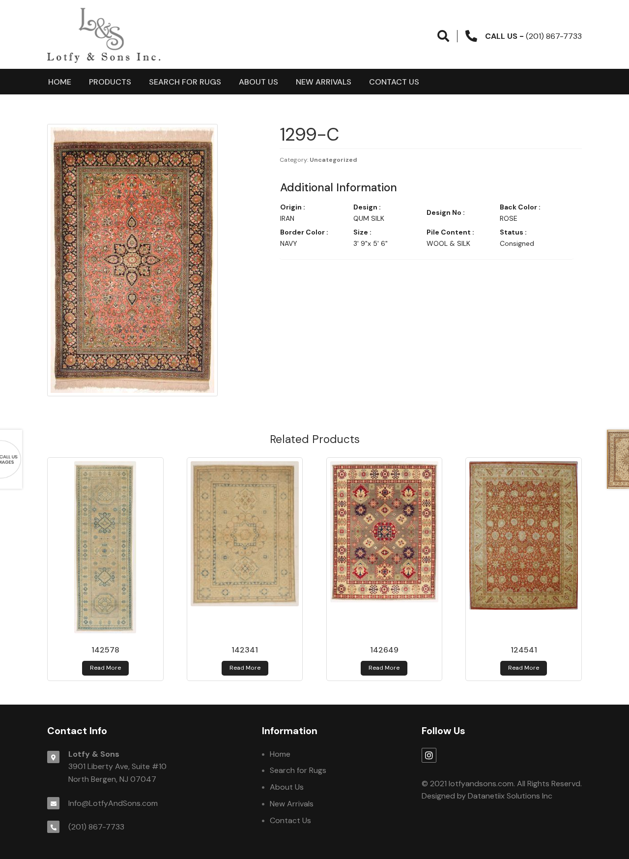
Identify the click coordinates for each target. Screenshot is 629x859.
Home (59, 82)
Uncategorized (333, 160)
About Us (258, 82)
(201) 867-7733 (96, 827)
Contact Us (394, 82)
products (110, 82)
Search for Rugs (185, 82)
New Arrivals (323, 82)
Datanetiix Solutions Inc (510, 796)
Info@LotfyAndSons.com (113, 803)
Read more (105, 668)
